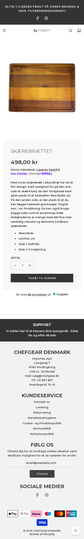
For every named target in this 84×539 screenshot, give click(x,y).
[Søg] (70, 30)
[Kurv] (79, 30)
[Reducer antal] (15, 265)
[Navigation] (4, 30)
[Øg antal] (29, 265)
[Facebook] (37, 18)
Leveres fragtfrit (48, 169)
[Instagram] (46, 18)
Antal (16, 258)
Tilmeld (42, 473)
